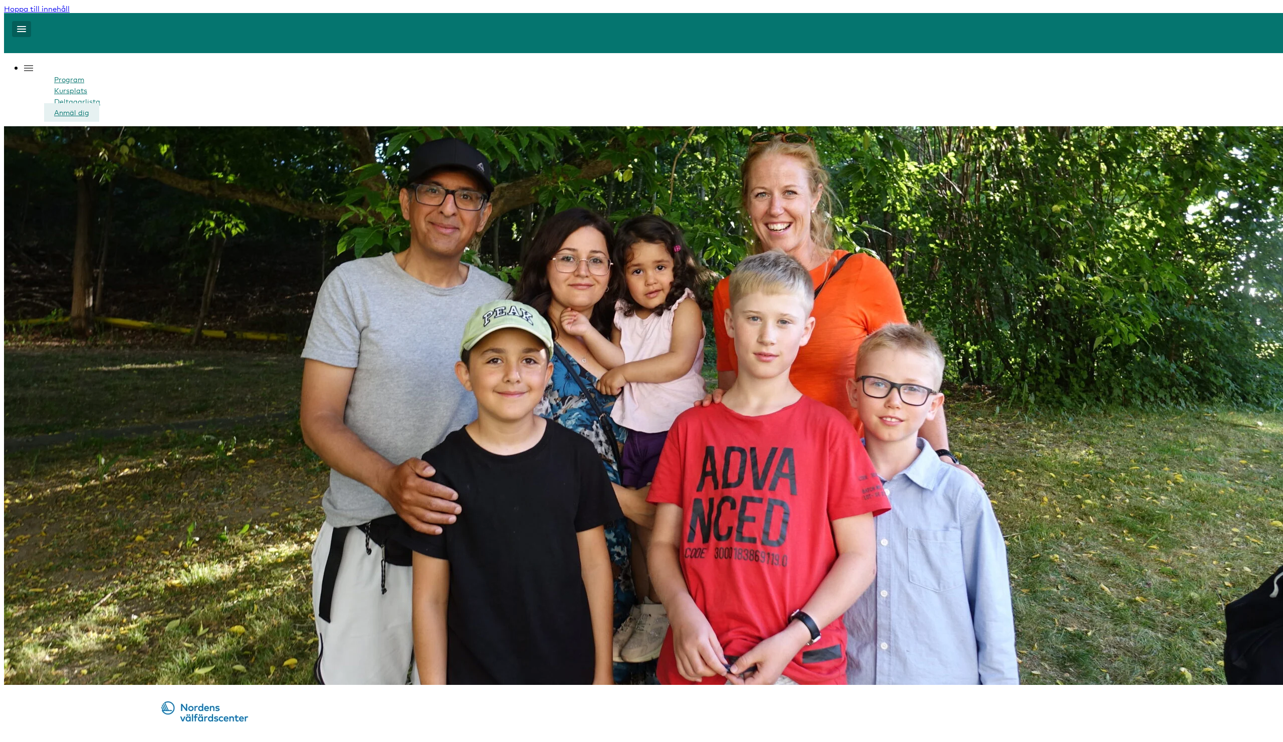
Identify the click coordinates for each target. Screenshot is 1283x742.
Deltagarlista (77, 101)
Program (69, 79)
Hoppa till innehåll (37, 8)
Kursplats (70, 90)
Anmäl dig (71, 112)
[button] (44, 68)
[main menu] (21, 29)
